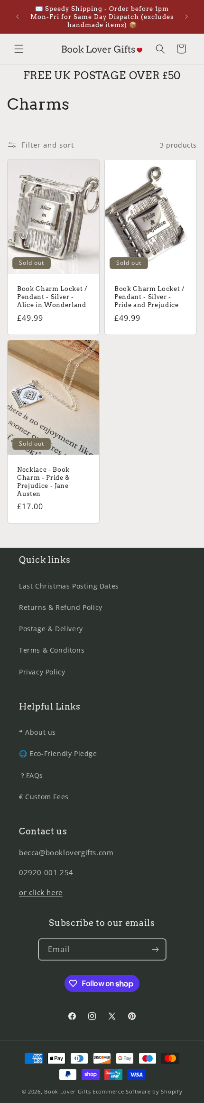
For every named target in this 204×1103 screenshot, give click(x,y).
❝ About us (37, 732)
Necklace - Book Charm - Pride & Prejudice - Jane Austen (43, 481)
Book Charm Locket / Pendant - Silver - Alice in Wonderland (52, 297)
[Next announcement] (186, 16)
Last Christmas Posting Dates (69, 585)
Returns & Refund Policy (60, 607)
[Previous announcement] (17, 16)
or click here (41, 892)
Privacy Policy (42, 671)
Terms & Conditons (51, 649)
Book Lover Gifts (67, 1091)
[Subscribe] (155, 949)
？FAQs (31, 775)
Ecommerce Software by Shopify (137, 1091)
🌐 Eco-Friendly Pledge (58, 753)
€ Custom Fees (44, 796)
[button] (19, 48)
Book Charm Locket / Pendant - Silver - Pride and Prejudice (149, 297)
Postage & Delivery (51, 628)
